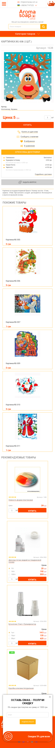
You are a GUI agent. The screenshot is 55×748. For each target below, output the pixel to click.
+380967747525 (27, 5)
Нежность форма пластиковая (21, 500)
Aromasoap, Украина (9, 109)
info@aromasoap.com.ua (28, 2)
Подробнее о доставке (43, 174)
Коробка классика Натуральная (21, 688)
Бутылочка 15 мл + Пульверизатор (22, 624)
